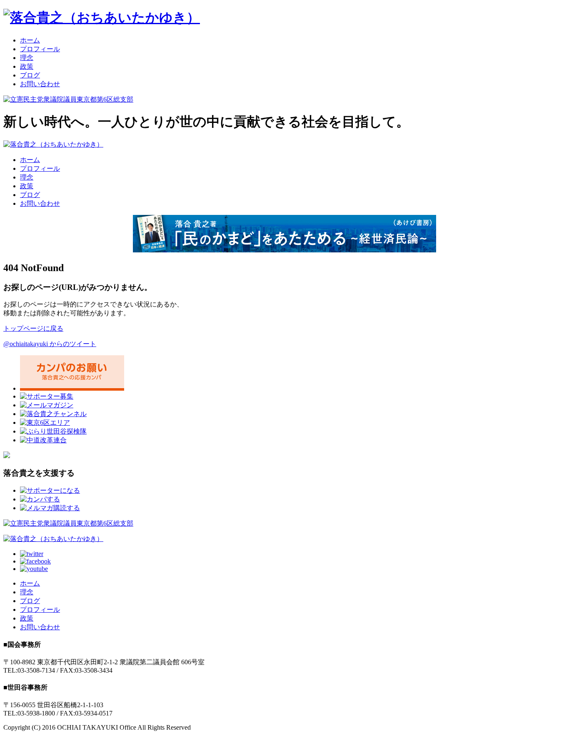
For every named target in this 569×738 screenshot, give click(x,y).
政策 (26, 66)
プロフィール (40, 48)
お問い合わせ (40, 83)
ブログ (30, 75)
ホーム (30, 40)
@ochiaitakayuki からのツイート (49, 343)
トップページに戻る (33, 328)
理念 (26, 57)
